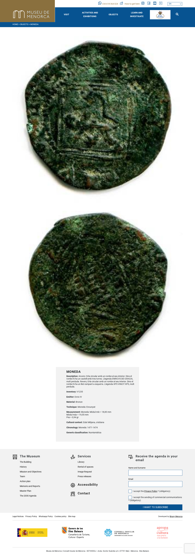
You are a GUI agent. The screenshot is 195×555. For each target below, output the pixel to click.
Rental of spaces (85, 467)
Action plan (25, 481)
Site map (71, 516)
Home (15, 24)
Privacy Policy (150, 491)
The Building (25, 462)
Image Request (85, 471)
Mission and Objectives (30, 471)
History (23, 467)
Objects (24, 24)
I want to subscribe (155, 507)
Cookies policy (60, 516)
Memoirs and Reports (30, 486)
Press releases (84, 476)
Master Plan (25, 491)
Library (81, 462)
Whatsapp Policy (46, 516)
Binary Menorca (176, 516)
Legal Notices (18, 516)
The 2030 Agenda (28, 496)
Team (22, 476)
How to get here (132, 4)
